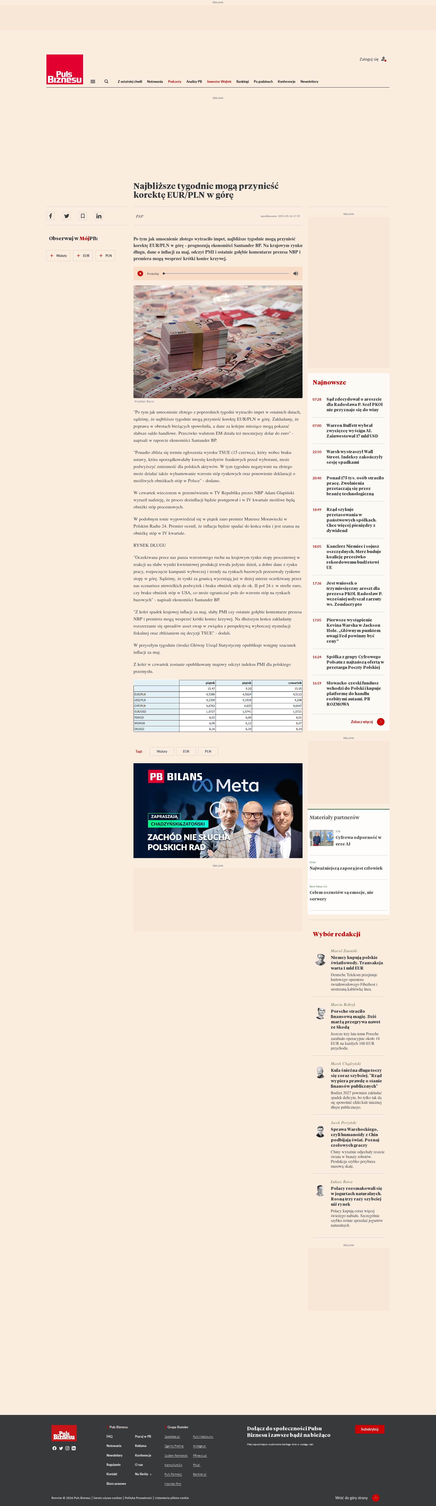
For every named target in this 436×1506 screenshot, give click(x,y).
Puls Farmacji (173, 1474)
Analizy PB (194, 81)
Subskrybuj (369, 1429)
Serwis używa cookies (107, 1498)
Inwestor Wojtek (219, 81)
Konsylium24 (173, 1465)
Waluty (162, 751)
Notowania (155, 81)
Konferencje (286, 81)
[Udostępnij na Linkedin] (99, 216)
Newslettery (309, 81)
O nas (139, 1465)
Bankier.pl (199, 1474)
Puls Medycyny (203, 1436)
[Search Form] (106, 81)
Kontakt (111, 1474)
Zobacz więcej (362, 722)
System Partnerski (176, 1455)
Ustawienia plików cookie (172, 1498)
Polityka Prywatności (138, 1498)
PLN (208, 751)
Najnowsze (329, 382)
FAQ (109, 1436)
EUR (186, 751)
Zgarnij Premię (174, 1446)
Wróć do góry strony (351, 1498)
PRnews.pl (200, 1455)
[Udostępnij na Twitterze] (67, 216)
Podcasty (174, 81)
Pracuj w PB (143, 1436)
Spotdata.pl (172, 1436)
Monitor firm (173, 1484)
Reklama (140, 1446)
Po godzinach (263, 81)
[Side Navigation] (93, 81)
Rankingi (242, 81)
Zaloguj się (369, 59)
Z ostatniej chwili (130, 81)
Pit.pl (196, 1465)
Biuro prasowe (116, 1484)
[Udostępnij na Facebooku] (50, 216)
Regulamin (113, 1465)
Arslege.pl (199, 1446)
